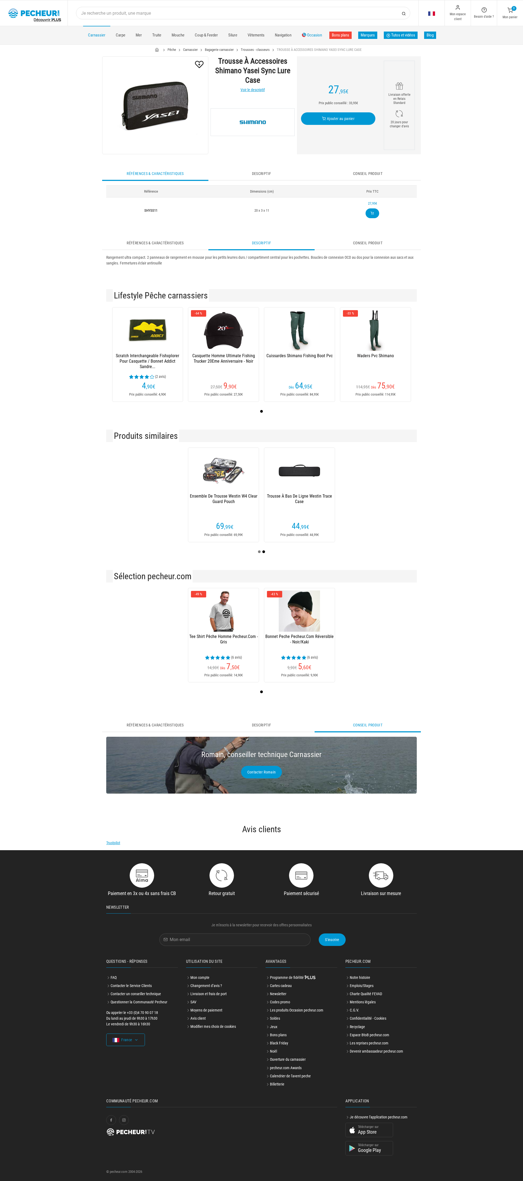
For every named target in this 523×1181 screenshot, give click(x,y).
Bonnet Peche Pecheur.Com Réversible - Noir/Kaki (299, 639)
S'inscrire (332, 940)
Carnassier (96, 35)
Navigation (283, 35)
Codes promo (280, 1002)
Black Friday (279, 1043)
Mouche (178, 35)
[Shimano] (253, 122)
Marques (368, 35)
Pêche (172, 50)
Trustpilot (113, 843)
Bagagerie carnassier (219, 50)
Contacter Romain (261, 772)
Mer (139, 35)
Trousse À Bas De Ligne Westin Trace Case (299, 499)
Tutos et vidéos (402, 35)
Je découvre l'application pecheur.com (379, 1117)
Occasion (314, 35)
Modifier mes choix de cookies (213, 1026)
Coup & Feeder (206, 35)
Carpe (120, 35)
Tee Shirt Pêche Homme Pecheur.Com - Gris (223, 639)
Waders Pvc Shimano (375, 355)
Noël (273, 1051)
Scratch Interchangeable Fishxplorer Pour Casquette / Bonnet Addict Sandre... (147, 361)
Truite (156, 35)
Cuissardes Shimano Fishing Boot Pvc (299, 355)
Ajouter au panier (340, 118)
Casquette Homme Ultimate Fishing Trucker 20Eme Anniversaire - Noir (223, 358)
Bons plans (340, 35)
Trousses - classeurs (255, 50)
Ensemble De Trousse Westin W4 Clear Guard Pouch (223, 499)
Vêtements (256, 35)
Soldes (275, 1018)
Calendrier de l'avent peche (290, 1076)
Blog (430, 35)
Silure (232, 35)
